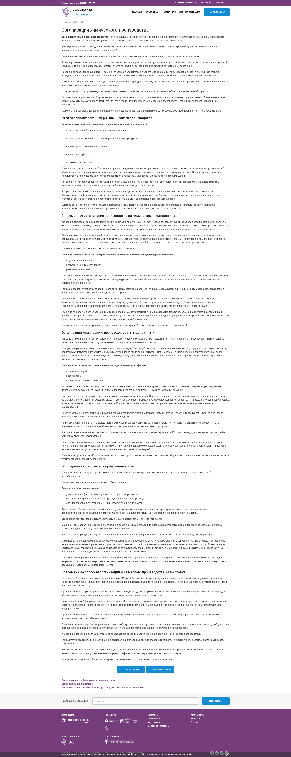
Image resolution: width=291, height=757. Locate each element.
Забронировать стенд (160, 669)
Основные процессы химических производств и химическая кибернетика (103, 687)
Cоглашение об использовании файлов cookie (169, 754)
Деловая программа (189, 12)
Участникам (152, 12)
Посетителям (169, 12)
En (228, 3)
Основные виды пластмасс (77, 683)
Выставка (137, 12)
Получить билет (217, 12)
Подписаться (216, 701)
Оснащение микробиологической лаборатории (88, 680)
